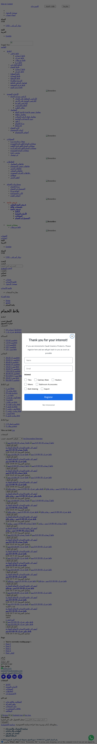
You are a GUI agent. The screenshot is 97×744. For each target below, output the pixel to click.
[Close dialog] (72, 336)
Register (48, 397)
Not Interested (48, 405)
